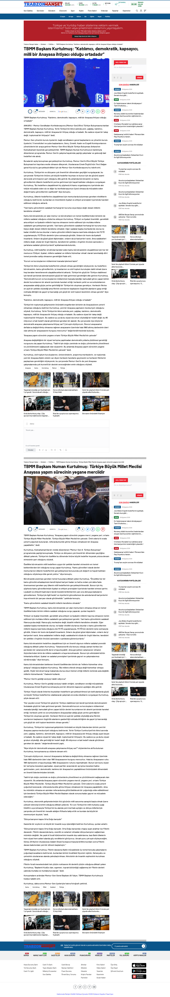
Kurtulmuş (45, 368)
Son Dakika (28, 11)
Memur (54, 368)
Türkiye (62, 368)
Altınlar (84, 965)
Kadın (81, 11)
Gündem (51, 11)
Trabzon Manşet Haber (31, 44)
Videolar (104, 11)
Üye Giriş (114, 965)
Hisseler (98, 954)
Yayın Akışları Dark (49, 968)
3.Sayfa (62, 16)
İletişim (67, 994)
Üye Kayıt (114, 968)
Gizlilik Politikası (76, 994)
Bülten (79, 16)
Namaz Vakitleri (40, 954)
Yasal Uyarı (109, 994)
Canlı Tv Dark (47, 965)
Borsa (26, 954)
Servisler (40, 11)
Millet (44, 887)
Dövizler (84, 968)
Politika (107, 16)
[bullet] (55, 450)
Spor (73, 11)
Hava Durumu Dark (31, 965)
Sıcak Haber (101, 978)
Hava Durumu (69, 954)
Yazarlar (115, 11)
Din (85, 16)
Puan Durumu (85, 954)
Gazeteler (127, 11)
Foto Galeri (92, 11)
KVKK (91, 994)
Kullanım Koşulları (99, 994)
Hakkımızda (61, 994)
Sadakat (53, 887)
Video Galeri (101, 968)
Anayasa (28, 368)
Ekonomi (63, 11)
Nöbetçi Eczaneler (50, 971)
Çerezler (85, 994)
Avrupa (71, 16)
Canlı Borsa (66, 965)
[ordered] (51, 450)
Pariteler (111, 954)
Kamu (36, 368)
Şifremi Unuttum (117, 971)
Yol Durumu (124, 954)
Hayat (100, 16)
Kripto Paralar (140, 954)
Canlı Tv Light (29, 971)
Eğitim (92, 16)
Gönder (30, 450)
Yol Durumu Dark (30, 968)
